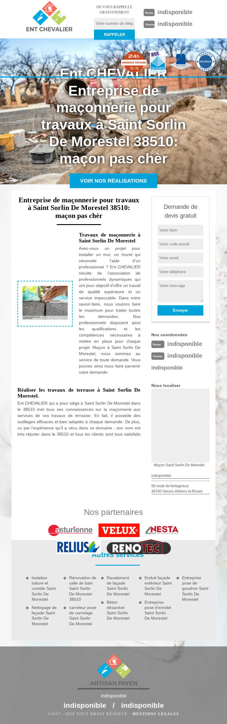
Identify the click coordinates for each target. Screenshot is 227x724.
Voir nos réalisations (113, 181)
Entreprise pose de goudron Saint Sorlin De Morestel (195, 588)
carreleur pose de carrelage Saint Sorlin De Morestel (82, 615)
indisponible (175, 12)
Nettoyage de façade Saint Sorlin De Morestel (44, 615)
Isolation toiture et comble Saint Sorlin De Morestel (44, 588)
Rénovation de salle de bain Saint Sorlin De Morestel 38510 (82, 588)
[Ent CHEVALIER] (49, 17)
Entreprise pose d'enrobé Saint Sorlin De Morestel (158, 610)
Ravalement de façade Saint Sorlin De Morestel (118, 585)
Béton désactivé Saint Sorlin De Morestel (118, 610)
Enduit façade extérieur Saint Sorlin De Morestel (158, 585)
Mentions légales (155, 714)
